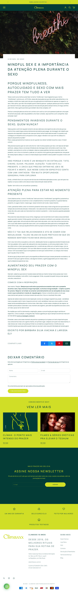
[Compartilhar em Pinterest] (59, 343)
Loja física (63, 542)
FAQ (61, 545)
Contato (63, 548)
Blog (61, 558)
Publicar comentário (18, 391)
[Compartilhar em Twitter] (51, 343)
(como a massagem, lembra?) (26, 316)
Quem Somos (64, 539)
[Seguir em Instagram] (9, 578)
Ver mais (5, 443)
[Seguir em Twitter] (4, 578)
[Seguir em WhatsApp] (14, 578)
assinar (55, 484)
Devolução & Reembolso (67, 551)
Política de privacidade (38, 362)
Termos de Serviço (66, 555)
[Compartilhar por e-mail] (66, 343)
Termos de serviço (53, 362)
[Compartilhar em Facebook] (44, 343)
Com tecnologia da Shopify (45, 583)
